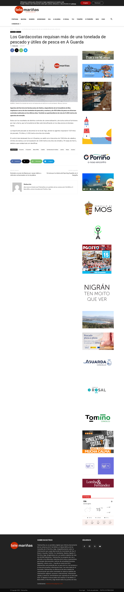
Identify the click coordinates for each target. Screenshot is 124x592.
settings (73, 4)
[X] (17, 50)
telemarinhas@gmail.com (54, 584)
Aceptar (85, 3)
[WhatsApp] (21, 50)
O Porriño (89, 19)
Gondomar (41, 19)
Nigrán (31, 19)
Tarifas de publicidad (92, 590)
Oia (49, 19)
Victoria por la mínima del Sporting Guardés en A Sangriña (62, 174)
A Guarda (56, 19)
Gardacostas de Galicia (52, 149)
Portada (15, 19)
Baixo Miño (36, 149)
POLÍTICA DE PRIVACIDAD (107, 590)
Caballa (43, 149)
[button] (111, 19)
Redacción (15, 46)
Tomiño (80, 19)
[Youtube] (100, 546)
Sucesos (18, 32)
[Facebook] (12, 50)
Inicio (11, 29)
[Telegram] (26, 50)
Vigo (103, 19)
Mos (97, 19)
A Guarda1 (28, 149)
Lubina (62, 149)
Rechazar (97, 3)
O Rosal (66, 19)
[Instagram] (89, 546)
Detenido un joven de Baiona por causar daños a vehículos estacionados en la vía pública (25, 174)
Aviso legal (82, 590)
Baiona (23, 19)
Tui (73, 19)
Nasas (67, 149)
